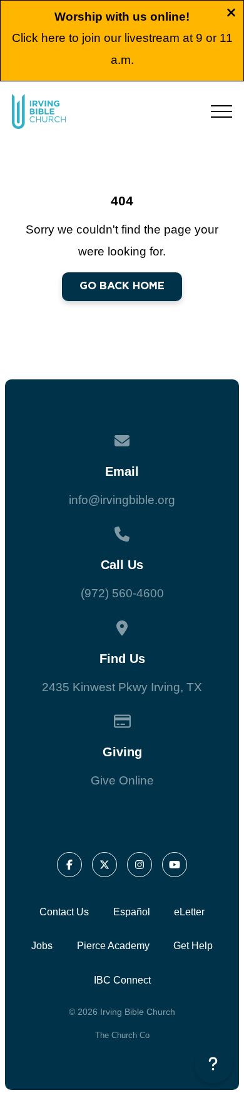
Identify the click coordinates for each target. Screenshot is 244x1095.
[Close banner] (231, 14)
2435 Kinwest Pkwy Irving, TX (122, 687)
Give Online (122, 780)
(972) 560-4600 (122, 593)
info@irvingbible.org (122, 499)
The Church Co (122, 1035)
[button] (221, 111)
